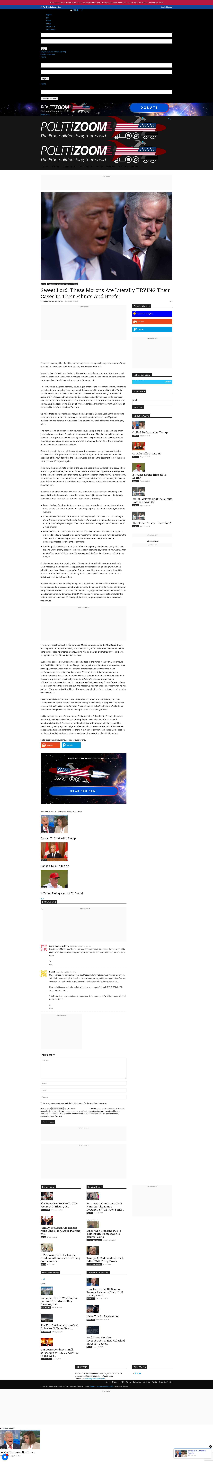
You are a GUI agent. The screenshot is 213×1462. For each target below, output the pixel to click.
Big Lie (43, 1237)
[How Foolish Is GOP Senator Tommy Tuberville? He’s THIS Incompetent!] (106, 1282)
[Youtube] (77, 10)
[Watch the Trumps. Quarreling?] (152, 516)
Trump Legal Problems (94, 1240)
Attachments (46, 1108)
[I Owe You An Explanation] (106, 1309)
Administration (46, 1359)
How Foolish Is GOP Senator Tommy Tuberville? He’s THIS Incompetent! (105, 1292)
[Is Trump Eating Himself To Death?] (83, 879)
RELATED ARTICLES (50, 811)
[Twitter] (75, 10)
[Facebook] (73, 10)
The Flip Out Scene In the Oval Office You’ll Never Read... (59, 1327)
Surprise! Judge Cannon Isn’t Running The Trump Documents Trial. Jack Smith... (105, 1206)
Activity (154, 1382)
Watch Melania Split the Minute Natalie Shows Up (152, 500)
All (44, 1279)
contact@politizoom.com (95, 1379)
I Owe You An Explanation (103, 1316)
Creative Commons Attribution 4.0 (101, 1386)
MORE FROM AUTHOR (71, 811)
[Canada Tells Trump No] (83, 851)
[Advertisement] (83, 325)
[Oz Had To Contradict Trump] (83, 824)
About (55, 166)
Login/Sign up (166, 7)
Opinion (110, 166)
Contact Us (69, 166)
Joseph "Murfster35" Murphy (53, 301)
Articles (43, 284)
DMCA (122, 1382)
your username (47, 38)
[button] (169, 119)
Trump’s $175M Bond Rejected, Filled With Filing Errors (105, 1259)
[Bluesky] (71, 10)
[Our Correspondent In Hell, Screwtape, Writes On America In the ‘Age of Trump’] (61, 1342)
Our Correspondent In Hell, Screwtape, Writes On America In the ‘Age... (59, 1352)
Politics (123, 166)
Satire (99, 166)
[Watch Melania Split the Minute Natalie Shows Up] (152, 491)
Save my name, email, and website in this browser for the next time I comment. (75, 1103)
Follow (168, 382)
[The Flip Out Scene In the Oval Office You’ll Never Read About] (61, 1318)
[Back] (82, 10)
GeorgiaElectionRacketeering (56, 284)
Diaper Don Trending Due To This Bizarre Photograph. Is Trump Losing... (104, 1234)
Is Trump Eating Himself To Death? (62, 893)
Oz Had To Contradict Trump (58, 838)
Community (85, 166)
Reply (51, 964)
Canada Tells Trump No (55, 865)
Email (134, 400)
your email (45, 69)
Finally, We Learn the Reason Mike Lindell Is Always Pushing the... (60, 1231)
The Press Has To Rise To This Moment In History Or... (59, 1205)
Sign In (49, 14)
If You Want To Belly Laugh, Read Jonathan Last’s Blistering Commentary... (60, 1258)
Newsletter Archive (165, 1382)
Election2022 (45, 1210)
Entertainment (45, 1307)
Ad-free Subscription (52, 7)
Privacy (114, 1382)
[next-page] (43, 899)
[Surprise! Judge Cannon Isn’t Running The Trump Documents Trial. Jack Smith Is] (106, 1196)
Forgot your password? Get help (53, 52)
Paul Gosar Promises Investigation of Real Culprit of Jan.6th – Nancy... (106, 1340)
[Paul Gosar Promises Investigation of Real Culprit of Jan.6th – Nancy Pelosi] (106, 1330)
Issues (135, 166)
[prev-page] (41, 899)
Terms (43, 57)
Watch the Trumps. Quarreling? (151, 523)
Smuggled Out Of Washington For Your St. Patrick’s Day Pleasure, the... (59, 1301)
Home (45, 166)
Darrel (52, 972)
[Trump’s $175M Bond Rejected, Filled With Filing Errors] (106, 1250)
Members (146, 1382)
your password (47, 46)
